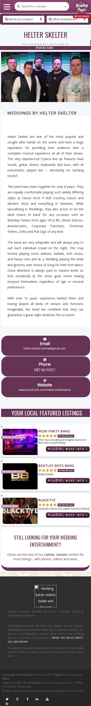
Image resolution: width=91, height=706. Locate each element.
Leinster (61, 554)
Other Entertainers (64, 19)
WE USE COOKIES (81, 16)
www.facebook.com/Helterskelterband (45, 390)
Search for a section (34, 6)
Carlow (49, 554)
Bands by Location (20, 19)
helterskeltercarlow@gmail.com (45, 348)
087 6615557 (44, 369)
